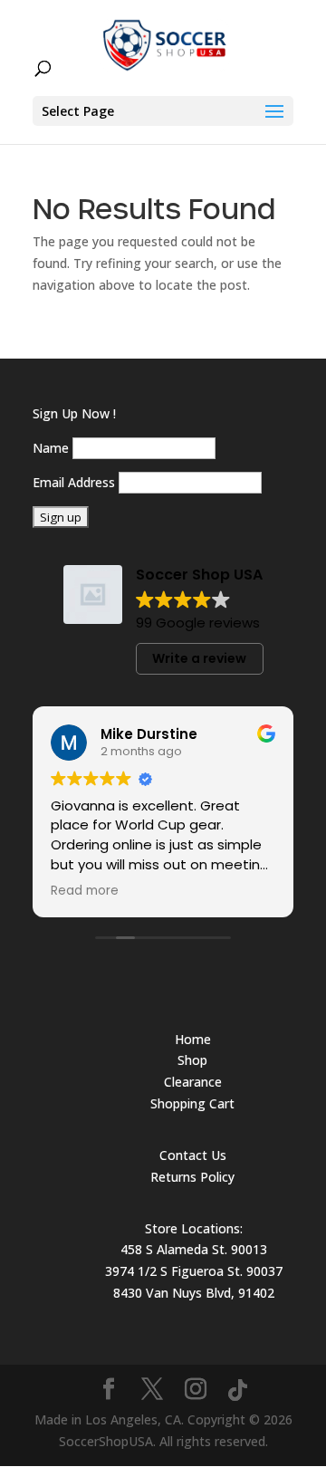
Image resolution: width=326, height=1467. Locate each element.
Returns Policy (192, 1176)
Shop (192, 1060)
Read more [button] (85, 891)
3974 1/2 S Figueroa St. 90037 (194, 1271)
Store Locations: (194, 1228)
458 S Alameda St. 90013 (193, 1249)
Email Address (74, 482)
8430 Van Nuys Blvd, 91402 (193, 1292)
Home (193, 1039)
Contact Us (192, 1155)
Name (51, 447)
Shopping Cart (192, 1103)
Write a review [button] (199, 658)
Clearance (193, 1081)
